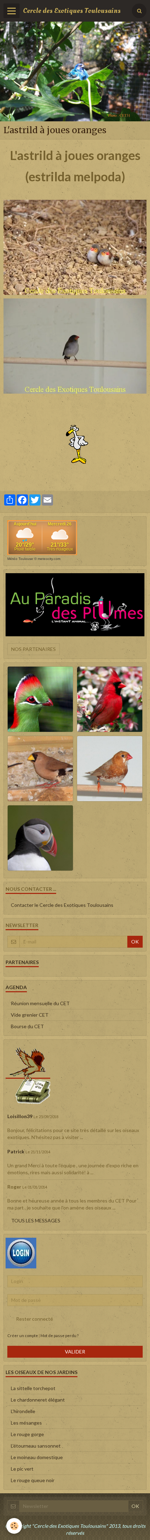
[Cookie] (14, 1526)
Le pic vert (22, 1469)
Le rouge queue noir (32, 1480)
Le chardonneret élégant (38, 1400)
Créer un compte (22, 1335)
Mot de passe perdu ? (59, 1335)
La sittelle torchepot (33, 1388)
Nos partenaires (33, 649)
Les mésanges (26, 1423)
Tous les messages (35, 1220)
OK (135, 942)
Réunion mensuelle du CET (40, 1003)
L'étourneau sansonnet (36, 1446)
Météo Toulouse (20, 559)
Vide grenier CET (29, 1015)
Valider (75, 1352)
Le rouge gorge (27, 1434)
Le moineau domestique (37, 1457)
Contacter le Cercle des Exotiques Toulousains (62, 905)
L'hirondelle (23, 1411)
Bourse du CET (27, 1026)
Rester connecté (34, 1319)
